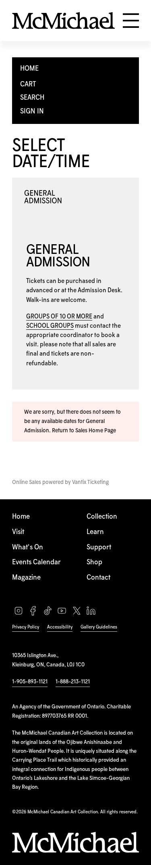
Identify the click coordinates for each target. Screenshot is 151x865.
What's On (27, 547)
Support (99, 547)
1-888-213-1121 (73, 682)
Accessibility (59, 627)
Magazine (26, 577)
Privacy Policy (25, 627)
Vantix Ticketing (90, 482)
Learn (95, 532)
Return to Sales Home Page (84, 431)
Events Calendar (36, 562)
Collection (102, 516)
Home (21, 516)
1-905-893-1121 (30, 682)
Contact (98, 577)
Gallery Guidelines (99, 627)
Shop (94, 562)
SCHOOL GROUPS (50, 326)
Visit (18, 532)
